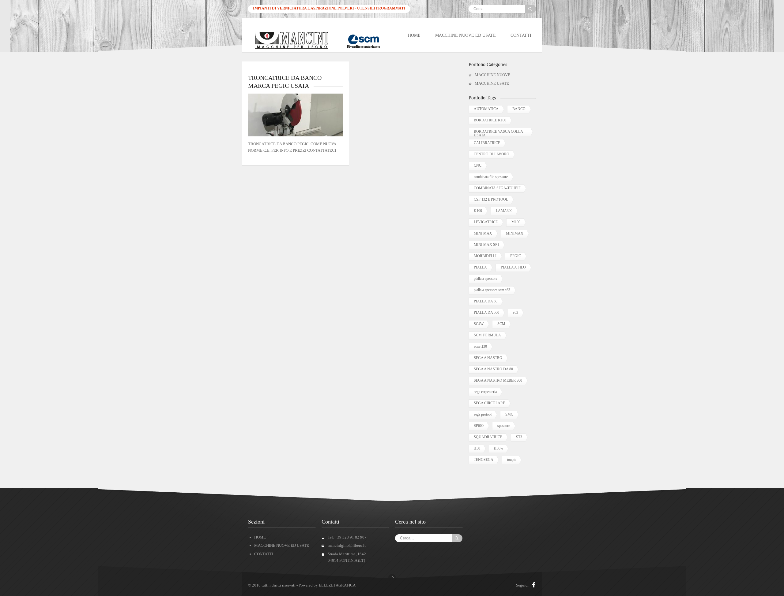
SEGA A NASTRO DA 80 (493, 369)
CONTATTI (521, 35)
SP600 (479, 426)
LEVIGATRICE (486, 222)
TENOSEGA (483, 459)
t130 (477, 448)
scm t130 (480, 346)
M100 (515, 222)
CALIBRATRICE (487, 143)
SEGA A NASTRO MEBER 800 (498, 380)
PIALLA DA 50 (485, 301)
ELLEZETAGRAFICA (337, 585)
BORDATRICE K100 (490, 120)
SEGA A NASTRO (488, 358)
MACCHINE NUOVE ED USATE (465, 35)
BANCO (519, 109)
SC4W (479, 324)
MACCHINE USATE (492, 83)
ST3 (519, 437)
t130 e (498, 448)
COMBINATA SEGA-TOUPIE (497, 188)
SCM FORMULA (487, 335)
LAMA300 (504, 211)
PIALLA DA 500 (486, 312)
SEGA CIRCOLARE (489, 403)
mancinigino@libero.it (347, 545)
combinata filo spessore (491, 177)
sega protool (483, 414)
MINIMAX (514, 233)
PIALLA (480, 267)
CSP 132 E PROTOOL (491, 199)
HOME (414, 35)
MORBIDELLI (485, 256)
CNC (477, 165)
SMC (509, 414)
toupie (511, 459)
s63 (515, 312)
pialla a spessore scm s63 (492, 290)
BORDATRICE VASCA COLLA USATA (498, 132)
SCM (501, 324)
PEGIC (515, 256)
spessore (503, 426)
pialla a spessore (485, 278)
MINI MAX (483, 233)
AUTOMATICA (486, 109)
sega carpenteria (485, 392)
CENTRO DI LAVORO (491, 154)
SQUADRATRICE (488, 437)
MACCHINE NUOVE (492, 74)
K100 (478, 211)
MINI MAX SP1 (486, 244)
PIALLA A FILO (513, 267)
